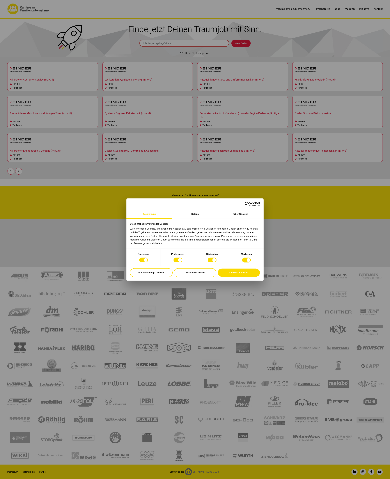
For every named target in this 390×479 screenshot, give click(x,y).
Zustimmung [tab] (149, 214)
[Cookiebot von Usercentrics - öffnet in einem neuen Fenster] (247, 204)
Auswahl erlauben (195, 272)
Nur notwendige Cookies (151, 272)
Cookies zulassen (238, 272)
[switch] (178, 260)
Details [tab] (195, 214)
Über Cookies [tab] (240, 214)
